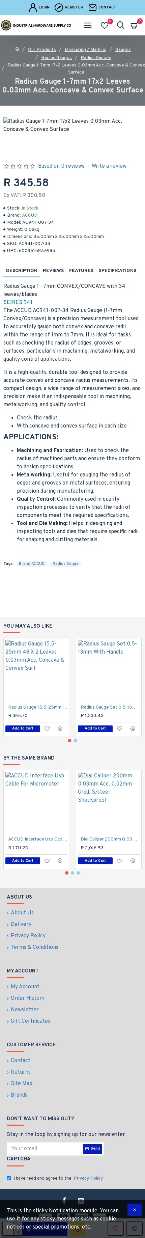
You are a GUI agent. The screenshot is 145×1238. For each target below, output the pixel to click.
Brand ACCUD (32, 564)
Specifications (117, 271)
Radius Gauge (65, 564)
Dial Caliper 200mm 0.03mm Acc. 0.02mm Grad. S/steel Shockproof (110, 839)
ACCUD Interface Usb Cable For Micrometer (37, 839)
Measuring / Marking (86, 50)
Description (21, 271)
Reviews (53, 271)
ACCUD (29, 215)
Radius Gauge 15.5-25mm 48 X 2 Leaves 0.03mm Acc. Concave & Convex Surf (37, 707)
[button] (69, 740)
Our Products (42, 50)
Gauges (123, 50)
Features (81, 271)
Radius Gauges (56, 58)
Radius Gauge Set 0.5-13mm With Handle (110, 707)
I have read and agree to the (58, 1178)
